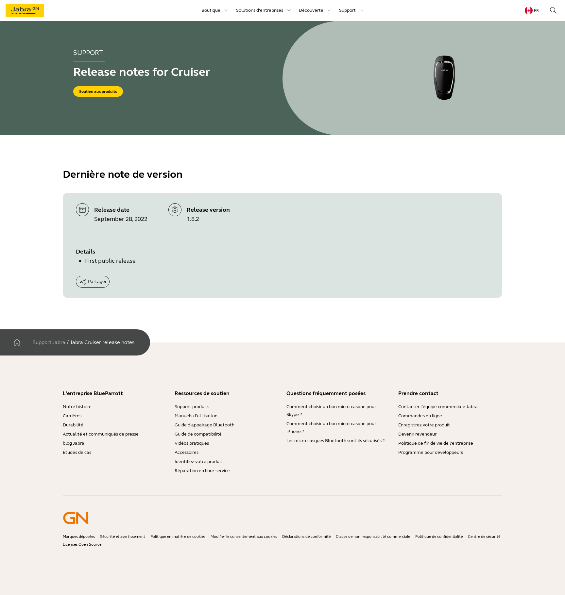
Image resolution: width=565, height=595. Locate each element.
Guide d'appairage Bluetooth (204, 425)
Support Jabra (49, 342)
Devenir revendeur (417, 434)
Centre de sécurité (484, 536)
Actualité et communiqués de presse (101, 434)
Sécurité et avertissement (122, 536)
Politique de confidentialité (439, 536)
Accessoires (186, 452)
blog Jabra (73, 443)
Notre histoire (77, 406)
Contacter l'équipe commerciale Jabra (438, 406)
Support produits (192, 406)
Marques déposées (79, 536)
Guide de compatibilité (198, 434)
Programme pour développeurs (430, 452)
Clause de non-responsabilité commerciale (373, 536)
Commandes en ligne (420, 416)
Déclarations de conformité (306, 536)
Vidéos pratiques (192, 443)
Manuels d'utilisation (196, 416)
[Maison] (17, 342)
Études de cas (77, 452)
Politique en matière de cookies (177, 536)
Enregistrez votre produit (424, 425)
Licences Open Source (82, 544)
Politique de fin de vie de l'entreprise (435, 443)
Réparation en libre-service (202, 470)
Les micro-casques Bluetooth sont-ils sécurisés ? (335, 440)
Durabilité (73, 425)
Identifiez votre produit (198, 461)
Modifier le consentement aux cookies (244, 536)
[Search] (553, 10)
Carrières (72, 416)
